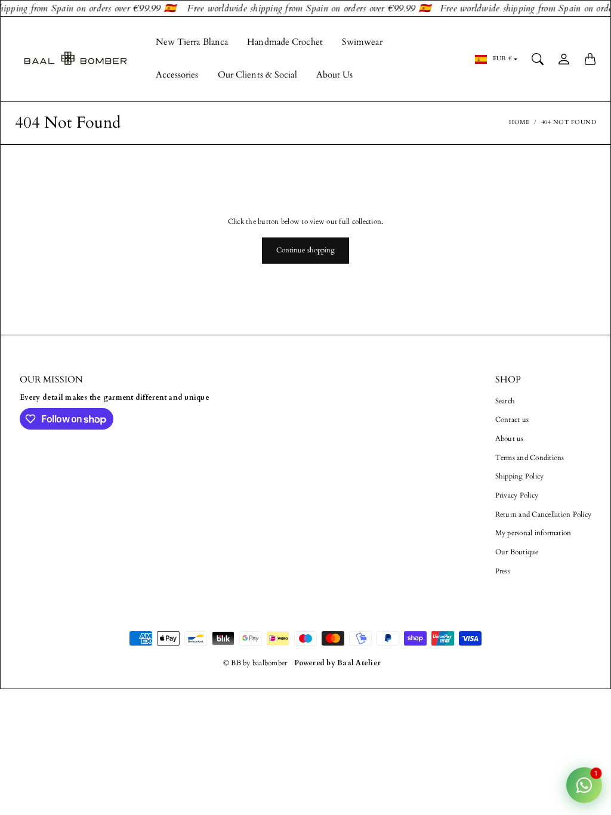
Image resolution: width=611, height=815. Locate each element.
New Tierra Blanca (192, 42)
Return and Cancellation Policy (543, 514)
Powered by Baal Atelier (337, 663)
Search (505, 401)
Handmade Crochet (285, 42)
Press (502, 571)
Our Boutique (517, 552)
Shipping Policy (519, 476)
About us (509, 438)
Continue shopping (305, 250)
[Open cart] (590, 59)
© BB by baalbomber (255, 663)
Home (519, 122)
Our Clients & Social (257, 75)
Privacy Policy (517, 495)
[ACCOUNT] (564, 59)
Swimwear (362, 42)
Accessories (177, 75)
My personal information (533, 533)
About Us (334, 75)
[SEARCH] (537, 59)
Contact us (512, 419)
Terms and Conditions (529, 457)
